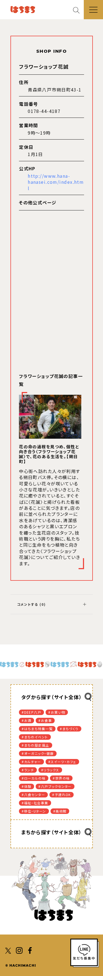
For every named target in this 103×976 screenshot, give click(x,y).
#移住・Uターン (34, 811)
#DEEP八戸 (31, 712)
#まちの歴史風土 (35, 745)
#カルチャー (31, 761)
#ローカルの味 (34, 778)
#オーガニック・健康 (38, 753)
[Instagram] (19, 950)
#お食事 (45, 720)
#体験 (26, 786)
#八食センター (33, 794)
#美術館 (60, 811)
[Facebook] (30, 950)
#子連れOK (61, 794)
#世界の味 (61, 778)
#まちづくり (69, 728)
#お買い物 (56, 712)
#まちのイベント (35, 737)
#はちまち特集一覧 (37, 728)
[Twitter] (8, 950)
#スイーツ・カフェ (62, 761)
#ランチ (28, 770)
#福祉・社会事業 (35, 802)
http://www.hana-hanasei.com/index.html (56, 182)
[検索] (78, 9)
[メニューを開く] (93, 9)
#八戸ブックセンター (54, 786)
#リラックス (50, 770)
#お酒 (26, 720)
